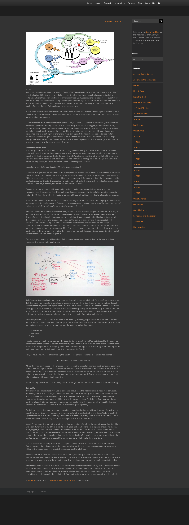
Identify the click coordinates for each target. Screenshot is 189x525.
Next (117, 21)
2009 (138, 147)
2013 (138, 159)
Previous (108, 21)
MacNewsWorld (142, 113)
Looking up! (54, 480)
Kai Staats (31, 480)
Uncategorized (139, 227)
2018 (138, 187)
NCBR (138, 119)
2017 (138, 181)
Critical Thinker (142, 108)
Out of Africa (138, 131)
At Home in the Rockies (143, 74)
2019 (138, 193)
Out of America (139, 199)
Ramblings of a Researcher (68, 480)
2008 (138, 142)
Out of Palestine (140, 210)
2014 (138, 164)
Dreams (136, 85)
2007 (138, 136)
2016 (138, 176)
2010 (138, 153)
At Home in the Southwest (144, 80)
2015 (138, 170)
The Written (138, 221)
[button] (159, 3)
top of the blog (152, 32)
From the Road (139, 97)
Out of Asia (138, 204)
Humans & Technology (142, 102)
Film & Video (138, 91)
